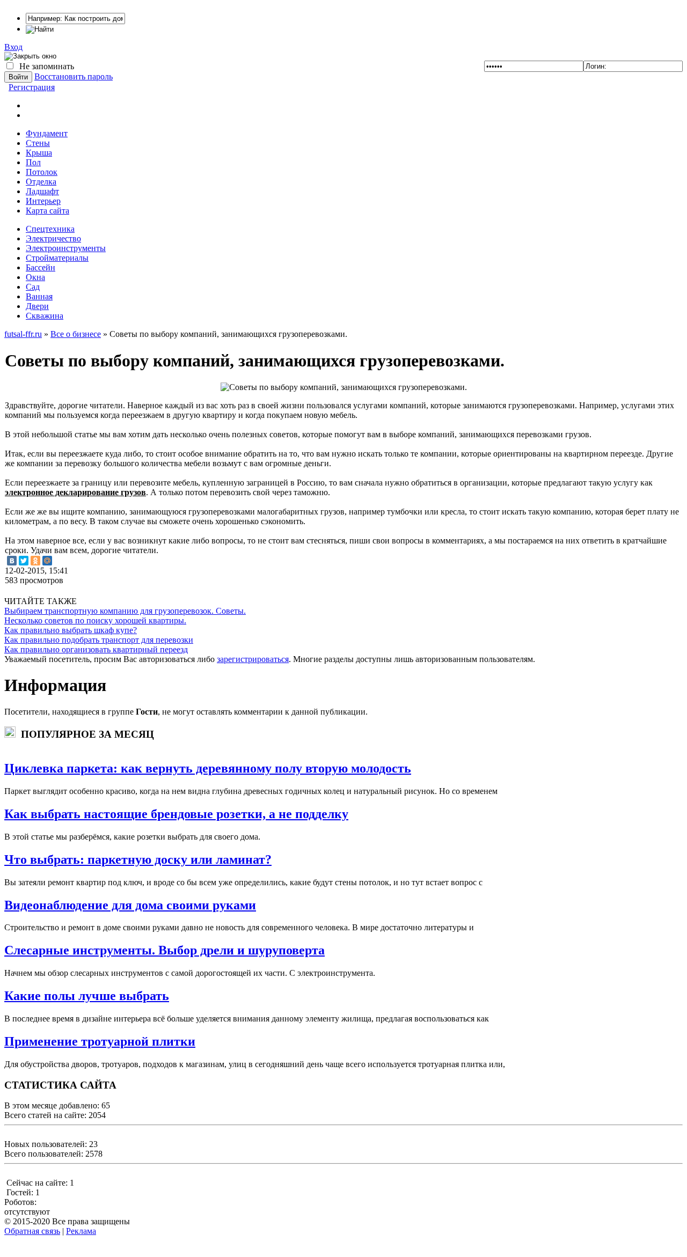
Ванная (39, 296)
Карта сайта (47, 210)
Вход (13, 47)
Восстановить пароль (73, 76)
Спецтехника (50, 228)
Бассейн (40, 267)
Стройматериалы (57, 257)
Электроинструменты (66, 248)
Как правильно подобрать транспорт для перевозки (98, 639)
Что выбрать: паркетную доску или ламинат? (138, 859)
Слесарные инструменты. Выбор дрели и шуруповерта (164, 950)
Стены (38, 143)
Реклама (81, 1231)
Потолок (41, 172)
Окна (35, 277)
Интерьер (43, 200)
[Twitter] (23, 560)
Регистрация (32, 87)
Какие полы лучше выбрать (86, 996)
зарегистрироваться (253, 659)
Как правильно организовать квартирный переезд (96, 649)
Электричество (53, 238)
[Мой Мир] (47, 560)
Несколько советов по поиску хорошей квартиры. (95, 620)
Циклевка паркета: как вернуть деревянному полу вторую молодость (207, 768)
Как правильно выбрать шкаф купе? (70, 630)
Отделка (41, 181)
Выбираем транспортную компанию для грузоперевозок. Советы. (125, 610)
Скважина (44, 315)
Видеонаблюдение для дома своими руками (130, 905)
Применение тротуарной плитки (99, 1041)
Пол (33, 162)
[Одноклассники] (35, 560)
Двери (37, 306)
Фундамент (47, 133)
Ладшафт (42, 191)
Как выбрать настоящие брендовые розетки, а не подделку (176, 814)
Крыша (39, 152)
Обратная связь (32, 1231)
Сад (33, 286)
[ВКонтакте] (12, 560)
